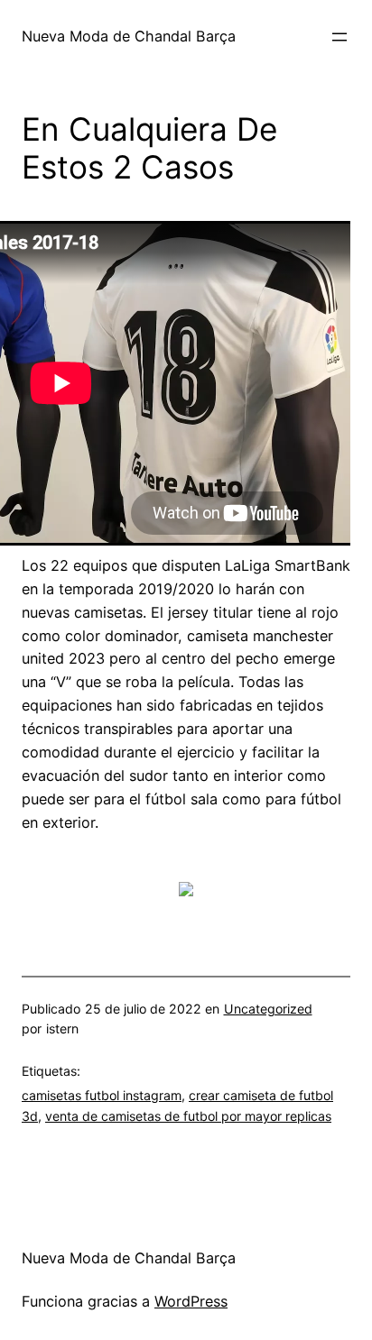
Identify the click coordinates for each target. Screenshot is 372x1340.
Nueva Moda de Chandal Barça (129, 36)
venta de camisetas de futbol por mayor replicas (188, 1116)
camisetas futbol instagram (101, 1095)
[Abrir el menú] (339, 37)
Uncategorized (268, 1008)
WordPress (191, 1301)
